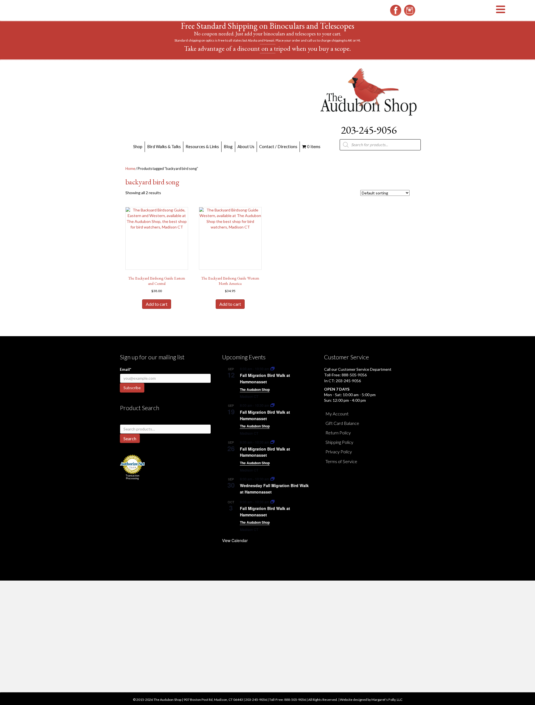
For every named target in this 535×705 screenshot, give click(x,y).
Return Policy (338, 432)
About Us (245, 146)
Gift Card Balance (342, 423)
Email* (125, 369)
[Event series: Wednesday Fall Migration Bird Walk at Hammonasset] (272, 479)
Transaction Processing (132, 477)
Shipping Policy (339, 442)
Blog (228, 146)
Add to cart (156, 304)
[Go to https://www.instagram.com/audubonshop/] (409, 10)
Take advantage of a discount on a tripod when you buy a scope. (267, 48)
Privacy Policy (338, 451)
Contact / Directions (278, 146)
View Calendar (235, 540)
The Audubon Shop (255, 389)
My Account (337, 413)
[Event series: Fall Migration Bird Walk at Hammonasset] (272, 368)
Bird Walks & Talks (164, 146)
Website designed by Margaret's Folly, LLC (371, 699)
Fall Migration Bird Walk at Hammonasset (265, 378)
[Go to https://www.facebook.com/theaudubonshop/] (395, 10)
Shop (137, 146)
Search (129, 438)
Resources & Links (202, 146)
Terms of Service (341, 461)
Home (130, 168)
